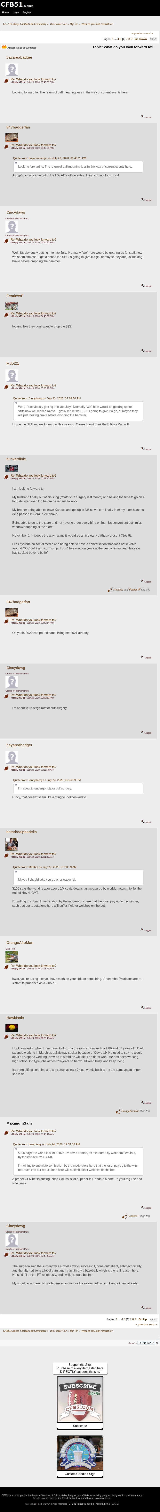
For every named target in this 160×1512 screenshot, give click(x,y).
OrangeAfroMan (19, 943)
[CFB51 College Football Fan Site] (80, 4)
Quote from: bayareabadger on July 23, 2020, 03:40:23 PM (49, 158)
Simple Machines (59, 1504)
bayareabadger (19, 57)
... (115, 38)
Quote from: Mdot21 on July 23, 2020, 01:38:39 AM (44, 867)
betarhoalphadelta (21, 832)
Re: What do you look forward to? (33, 79)
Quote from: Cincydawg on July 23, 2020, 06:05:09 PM (47, 780)
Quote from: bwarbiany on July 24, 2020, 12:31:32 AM (46, 1144)
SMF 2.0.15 (30, 1504)
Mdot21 (12, 363)
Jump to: (133, 1343)
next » (149, 33)
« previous (138, 33)
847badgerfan (18, 127)
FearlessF (14, 296)
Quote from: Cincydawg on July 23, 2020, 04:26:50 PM (47, 398)
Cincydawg (15, 212)
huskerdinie (16, 459)
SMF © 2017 (44, 1504)
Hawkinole (15, 1018)
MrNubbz (118, 589)
